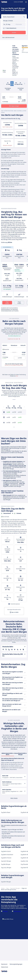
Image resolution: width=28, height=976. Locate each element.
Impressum (4, 964)
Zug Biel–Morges (5, 864)
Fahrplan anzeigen (7, 145)
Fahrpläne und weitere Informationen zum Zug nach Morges (13, 836)
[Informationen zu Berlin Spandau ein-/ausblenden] (25, 791)
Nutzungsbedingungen (16, 964)
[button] (8, 24)
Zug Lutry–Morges (6, 867)
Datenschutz (4, 967)
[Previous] (4, 407)
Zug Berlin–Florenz (6, 858)
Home (2, 888)
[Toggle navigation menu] (26, 2)
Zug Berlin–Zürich (6, 851)
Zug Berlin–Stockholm (7, 854)
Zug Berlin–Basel (5, 812)
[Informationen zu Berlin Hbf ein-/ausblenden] (25, 776)
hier (17, 376)
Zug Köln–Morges (6, 882)
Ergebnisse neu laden (13, 339)
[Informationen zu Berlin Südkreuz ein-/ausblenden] (25, 783)
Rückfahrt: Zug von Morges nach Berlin (12, 829)
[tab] (8, 88)
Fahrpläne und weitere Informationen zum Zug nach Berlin (13, 832)
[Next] (24, 83)
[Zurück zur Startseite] (4, 2)
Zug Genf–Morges (6, 861)
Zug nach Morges (15, 888)
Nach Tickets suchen (7, 127)
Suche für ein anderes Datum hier (14, 365)
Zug (7, 888)
